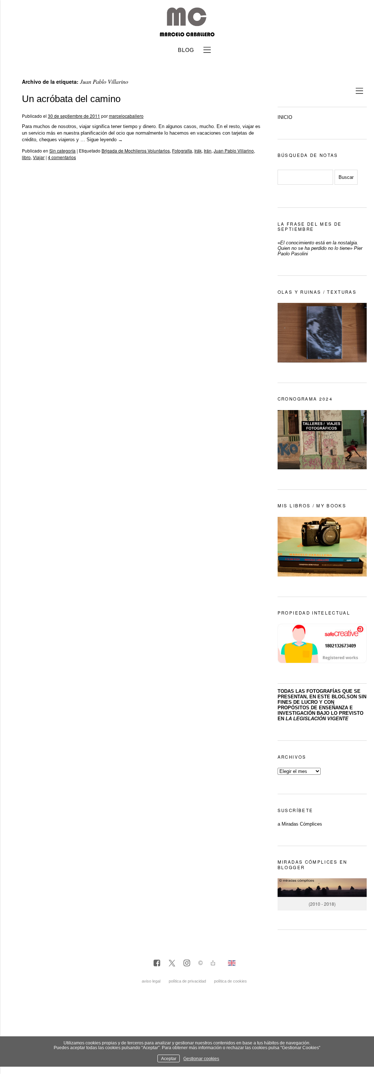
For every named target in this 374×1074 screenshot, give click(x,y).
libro (26, 157)
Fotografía (182, 150)
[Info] (200, 963)
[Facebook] (157, 963)
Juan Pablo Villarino (234, 150)
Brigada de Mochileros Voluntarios (136, 150)
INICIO (285, 117)
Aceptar (168, 1058)
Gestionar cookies (201, 1058)
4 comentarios (62, 157)
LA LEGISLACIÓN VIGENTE (317, 718)
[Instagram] (186, 963)
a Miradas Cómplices (300, 824)
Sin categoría (62, 150)
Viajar (39, 157)
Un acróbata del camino (71, 98)
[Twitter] (172, 963)
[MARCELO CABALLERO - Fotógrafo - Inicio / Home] (186, 33)
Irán (207, 150)
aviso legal (151, 981)
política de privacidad (187, 981)
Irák (198, 150)
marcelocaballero (126, 116)
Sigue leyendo (105, 139)
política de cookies (230, 981)
